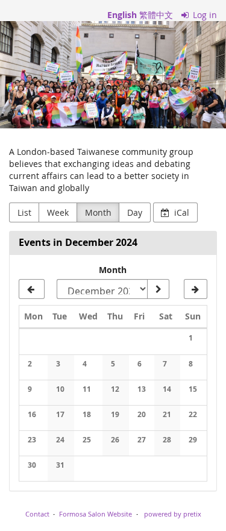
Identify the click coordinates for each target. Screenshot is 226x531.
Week (58, 212)
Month (98, 212)
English (122, 14)
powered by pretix (172, 513)
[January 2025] (195, 289)
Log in (203, 14)
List (24, 212)
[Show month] (158, 289)
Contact (37, 513)
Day (134, 212)
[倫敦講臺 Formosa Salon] (113, 74)
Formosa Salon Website (95, 513)
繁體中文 (156, 14)
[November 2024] (32, 289)
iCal (180, 212)
